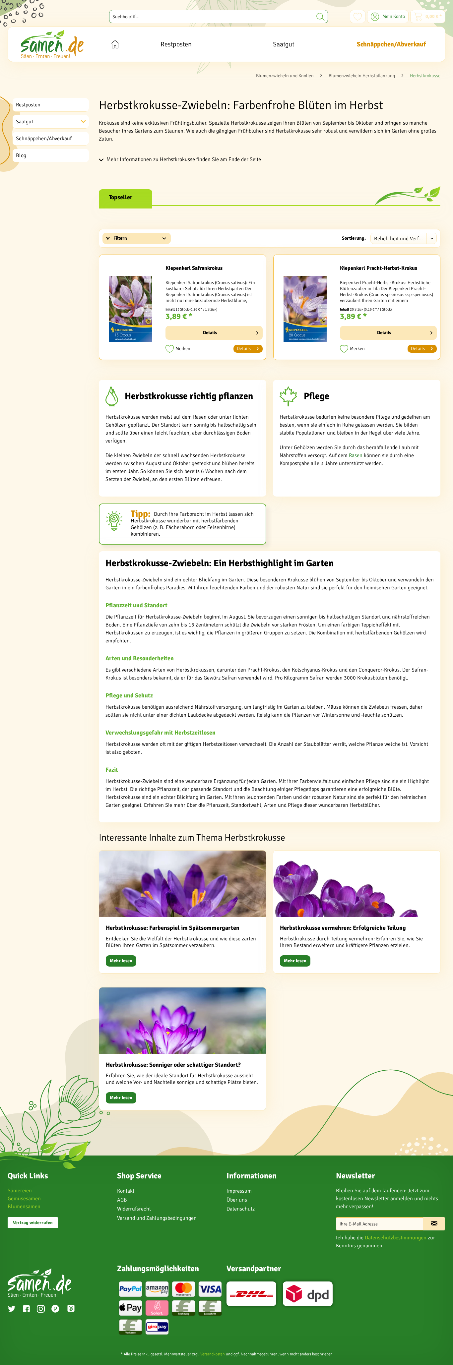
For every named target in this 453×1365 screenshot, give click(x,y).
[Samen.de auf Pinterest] (55, 1310)
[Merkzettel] (357, 16)
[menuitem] (218, 16)
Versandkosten (212, 1354)
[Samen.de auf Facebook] (26, 1310)
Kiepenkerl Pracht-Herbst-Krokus (378, 268)
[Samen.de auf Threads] (74, 1309)
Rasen (355, 455)
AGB (122, 1200)
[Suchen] (320, 16)
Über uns (237, 1200)
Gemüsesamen (24, 1198)
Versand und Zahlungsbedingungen (157, 1218)
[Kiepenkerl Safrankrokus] (130, 309)
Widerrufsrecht (134, 1209)
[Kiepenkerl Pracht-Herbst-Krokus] (305, 309)
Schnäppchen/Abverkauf (44, 138)
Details (210, 332)
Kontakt (125, 1191)
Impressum (239, 1191)
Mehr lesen (121, 961)
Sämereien (20, 1190)
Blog (21, 155)
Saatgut (24, 121)
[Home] (114, 44)
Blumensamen (24, 1206)
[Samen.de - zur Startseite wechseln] (52, 44)
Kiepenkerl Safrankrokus (194, 268)
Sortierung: (354, 238)
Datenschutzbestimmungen (395, 1237)
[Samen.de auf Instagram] (41, 1310)
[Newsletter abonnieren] (434, 1223)
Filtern (119, 238)
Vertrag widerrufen (33, 1222)
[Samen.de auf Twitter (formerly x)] (12, 1310)
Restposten (28, 104)
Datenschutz (241, 1209)
